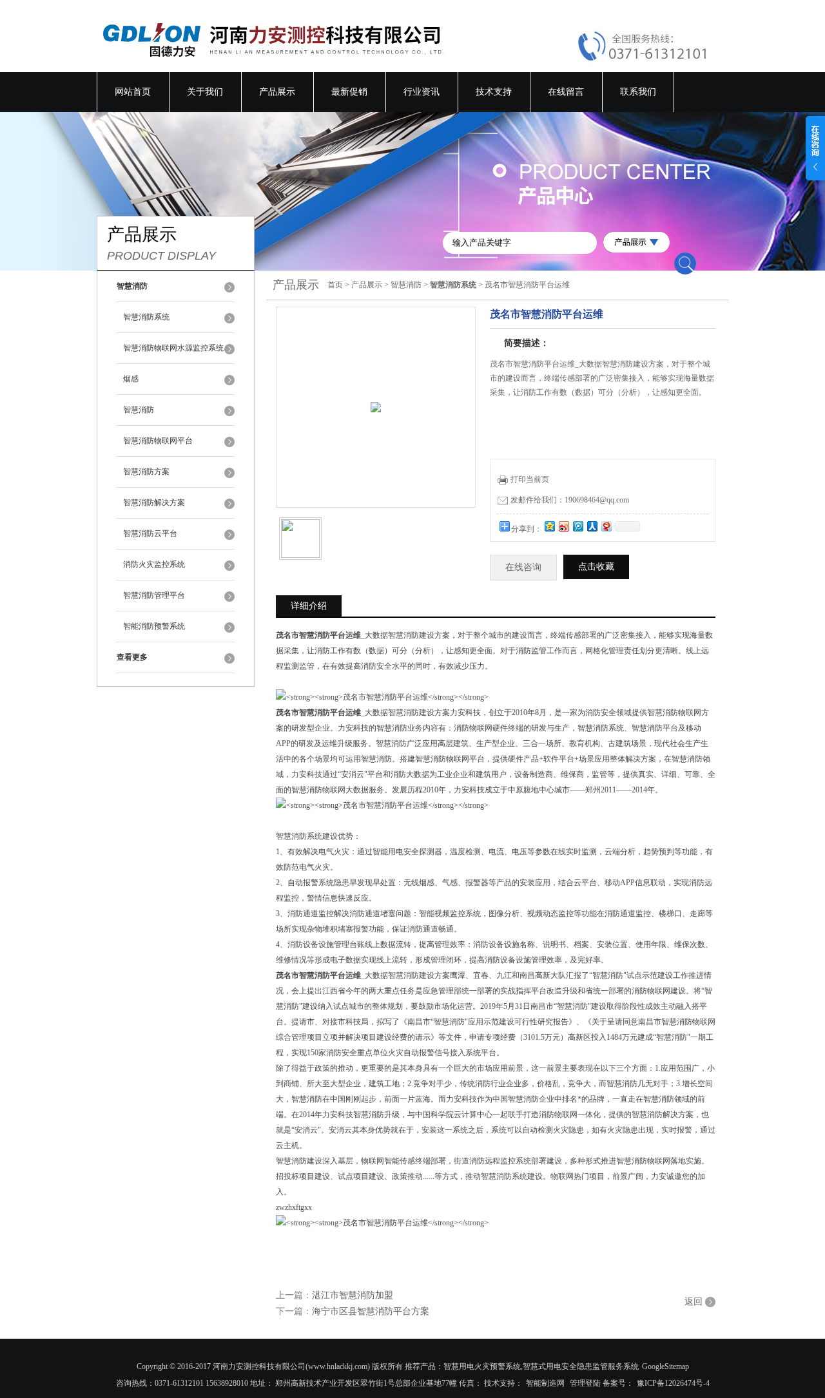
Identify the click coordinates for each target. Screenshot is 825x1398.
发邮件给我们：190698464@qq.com (569, 499)
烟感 (131, 378)
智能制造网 (545, 1383)
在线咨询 (523, 567)
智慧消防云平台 (150, 533)
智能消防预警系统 (154, 626)
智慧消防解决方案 (154, 502)
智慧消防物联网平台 (158, 440)
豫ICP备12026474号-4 (673, 1383)
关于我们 (205, 92)
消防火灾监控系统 (154, 564)
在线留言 (566, 92)
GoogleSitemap (665, 1366)
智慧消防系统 (146, 316)
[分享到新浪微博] (563, 526)
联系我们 (638, 92)
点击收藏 (596, 566)
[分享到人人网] (592, 526)
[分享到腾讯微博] (577, 526)
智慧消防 (138, 409)
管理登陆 (585, 1383)
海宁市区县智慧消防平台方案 (370, 1311)
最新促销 (349, 92)
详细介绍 (309, 606)
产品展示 (277, 92)
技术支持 (494, 92)
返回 (693, 1302)
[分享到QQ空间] (549, 526)
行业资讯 (421, 92)
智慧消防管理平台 (154, 595)
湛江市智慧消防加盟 (352, 1295)
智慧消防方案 (146, 471)
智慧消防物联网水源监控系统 (173, 347)
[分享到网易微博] (606, 526)
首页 (335, 284)
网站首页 (133, 92)
